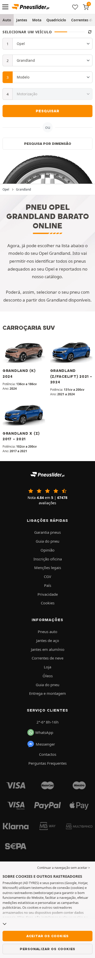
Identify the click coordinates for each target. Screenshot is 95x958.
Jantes (21, 20)
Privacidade (47, 594)
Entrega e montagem (47, 693)
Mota (36, 20)
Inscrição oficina (47, 558)
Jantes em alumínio (47, 649)
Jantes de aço (47, 640)
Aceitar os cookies (47, 936)
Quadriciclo (56, 20)
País (47, 585)
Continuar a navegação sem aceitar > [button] (63, 868)
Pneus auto (47, 631)
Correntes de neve (47, 658)
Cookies (47, 602)
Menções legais (47, 567)
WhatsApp (44, 732)
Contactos (47, 754)
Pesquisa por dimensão (47, 144)
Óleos (48, 675)
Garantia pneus (47, 532)
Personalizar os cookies (47, 949)
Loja (47, 666)
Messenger (45, 744)
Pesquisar (47, 111)
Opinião (47, 550)
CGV (47, 576)
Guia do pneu (47, 541)
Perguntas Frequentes (47, 763)
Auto (7, 20)
